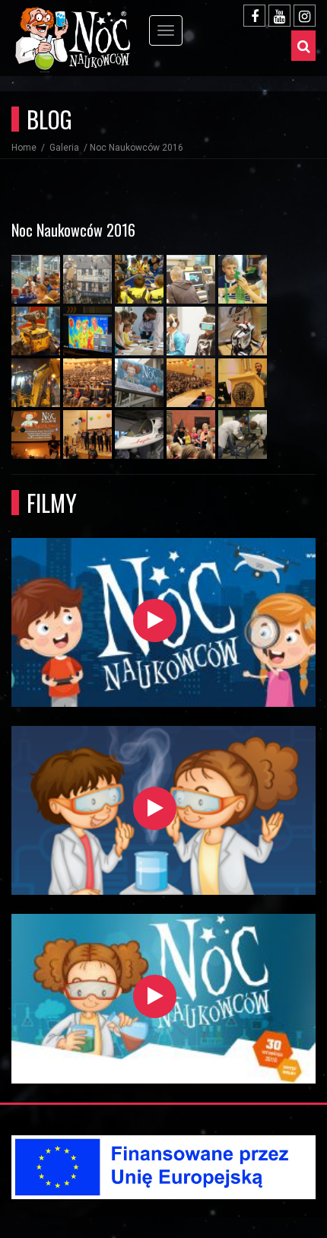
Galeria (64, 147)
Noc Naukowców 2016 (73, 229)
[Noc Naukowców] (83, 23)
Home (25, 147)
